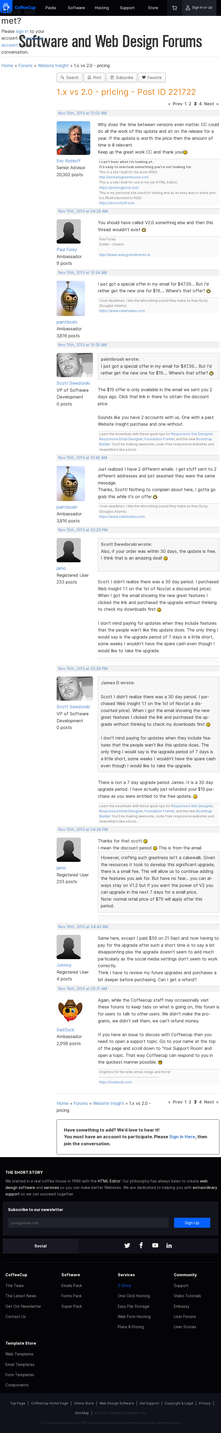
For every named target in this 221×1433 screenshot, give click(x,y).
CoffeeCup (16, 1274)
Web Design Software (116, 1403)
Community (185, 1274)
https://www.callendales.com (122, 311)
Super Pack (71, 1306)
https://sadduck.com (115, 1082)
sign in (23, 31)
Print (96, 77)
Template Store (20, 1343)
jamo (61, 568)
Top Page (17, 1403)
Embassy (181, 1306)
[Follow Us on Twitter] (127, 1246)
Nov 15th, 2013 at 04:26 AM (83, 211)
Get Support (149, 1403)
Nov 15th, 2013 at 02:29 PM (83, 530)
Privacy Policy (129, 1423)
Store (153, 7)
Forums (25, 65)
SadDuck (65, 1029)
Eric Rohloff (69, 161)
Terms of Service (159, 1423)
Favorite (154, 77)
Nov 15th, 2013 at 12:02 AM (82, 113)
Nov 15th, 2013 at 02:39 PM (83, 669)
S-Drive (124, 1285)
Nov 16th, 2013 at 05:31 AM (82, 989)
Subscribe (123, 77)
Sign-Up (192, 1222)
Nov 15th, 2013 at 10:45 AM (82, 458)
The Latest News (20, 1295)
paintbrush (67, 322)
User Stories (185, 1326)
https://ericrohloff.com (116, 203)
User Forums (185, 1316)
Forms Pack (71, 1295)
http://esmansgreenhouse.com (124, 177)
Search (71, 77)
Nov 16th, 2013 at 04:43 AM (83, 927)
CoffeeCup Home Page (49, 1403)
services (51, 1187)
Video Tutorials (187, 1295)
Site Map (82, 1413)
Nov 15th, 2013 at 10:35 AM (82, 345)
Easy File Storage (133, 1306)
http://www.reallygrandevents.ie (124, 255)
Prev (177, 103)
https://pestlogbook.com (119, 188)
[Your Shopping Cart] (174, 8)
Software (76, 7)
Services (126, 1274)
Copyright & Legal (179, 1403)
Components (17, 1385)
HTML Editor (109, 1181)
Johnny (64, 965)
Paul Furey (67, 249)
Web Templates (19, 1354)
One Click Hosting (134, 1295)
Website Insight (53, 65)
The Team (14, 1285)
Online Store (84, 1403)
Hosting (102, 7)
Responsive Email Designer (121, 439)
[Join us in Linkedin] (169, 1246)
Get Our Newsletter (23, 1306)
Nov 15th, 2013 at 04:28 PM (83, 829)
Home (7, 65)
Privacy (205, 1403)
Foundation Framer (159, 439)
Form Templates (19, 1374)
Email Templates (19, 1364)
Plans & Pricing (131, 1326)
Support (127, 7)
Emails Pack (71, 1285)
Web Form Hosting (134, 1316)
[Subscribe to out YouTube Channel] (155, 1246)
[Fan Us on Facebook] (141, 1246)
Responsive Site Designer (192, 434)
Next (209, 103)
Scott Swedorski (73, 383)
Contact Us (15, 1316)
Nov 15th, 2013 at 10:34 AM (82, 272)
